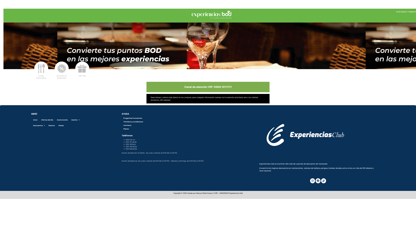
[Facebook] (318, 180)
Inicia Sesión (401, 12)
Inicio (35, 120)
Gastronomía (62, 120)
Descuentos (38, 125)
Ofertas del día (47, 120)
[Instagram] (312, 180)
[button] (76, 120)
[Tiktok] (323, 180)
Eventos (52, 125)
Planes (61, 125)
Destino (74, 120)
